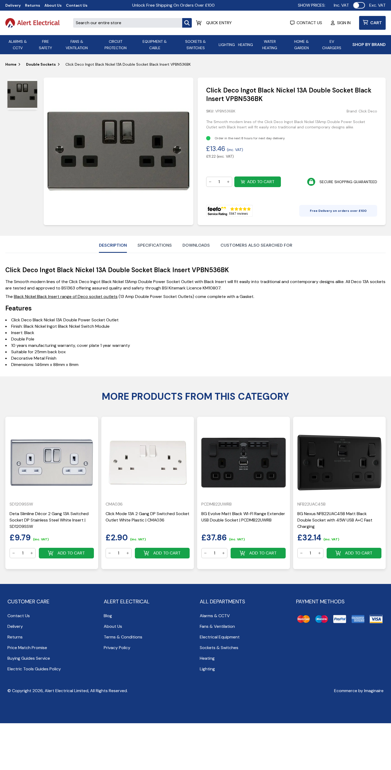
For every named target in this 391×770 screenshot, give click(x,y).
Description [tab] (113, 245)
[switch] (359, 5)
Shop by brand (369, 44)
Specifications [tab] (155, 245)
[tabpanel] (118, 151)
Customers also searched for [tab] (256, 245)
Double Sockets (41, 64)
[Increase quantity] (228, 182)
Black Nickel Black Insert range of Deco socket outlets (66, 296)
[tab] (22, 95)
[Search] (187, 23)
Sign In (344, 23)
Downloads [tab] (196, 245)
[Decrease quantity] (210, 182)
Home (10, 64)
